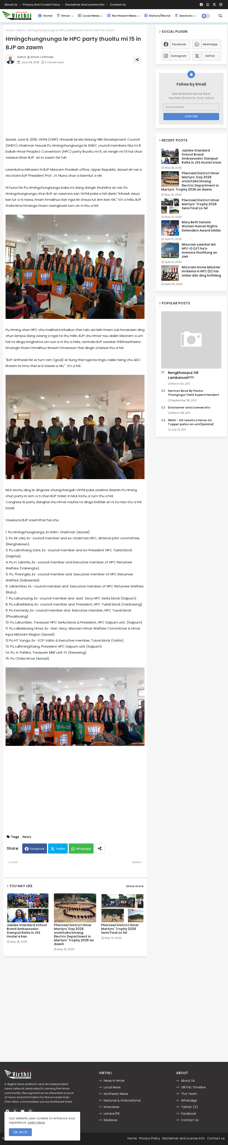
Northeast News (123, 16)
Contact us (118, 4)
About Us (11, 4)
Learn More (36, 1122)
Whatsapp (83, 849)
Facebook (37, 849)
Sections (186, 16)
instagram (178, 56)
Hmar (65, 16)
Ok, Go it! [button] (20, 1132)
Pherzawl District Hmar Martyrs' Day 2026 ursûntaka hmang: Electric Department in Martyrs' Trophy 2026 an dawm (74, 934)
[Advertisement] (79, 102)
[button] (220, 15)
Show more (134, 886)
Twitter (60, 849)
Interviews (111, 1107)
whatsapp (210, 44)
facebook (179, 44)
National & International (122, 1100)
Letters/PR (112, 1113)
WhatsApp (189, 1100)
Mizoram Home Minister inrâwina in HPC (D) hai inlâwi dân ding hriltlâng (201, 271)
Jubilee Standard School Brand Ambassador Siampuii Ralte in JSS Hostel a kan (27, 930)
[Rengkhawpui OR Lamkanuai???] (191, 340)
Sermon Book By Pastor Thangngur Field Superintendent (193, 393)
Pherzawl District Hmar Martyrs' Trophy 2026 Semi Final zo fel (120, 929)
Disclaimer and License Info (85, 4)
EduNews (110, 1120)
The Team (189, 1094)
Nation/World (159, 16)
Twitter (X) (189, 1107)
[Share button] (100, 848)
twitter (210, 56)
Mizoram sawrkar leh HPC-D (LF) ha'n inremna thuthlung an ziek (199, 250)
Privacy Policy (149, 1138)
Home (47, 16)
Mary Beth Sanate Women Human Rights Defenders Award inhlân (201, 226)
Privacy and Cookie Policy (42, 4)
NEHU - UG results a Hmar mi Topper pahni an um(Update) (191, 422)
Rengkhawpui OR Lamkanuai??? (183, 375)
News (21, 30)
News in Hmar (114, 1080)
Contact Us (190, 1120)
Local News (91, 16)
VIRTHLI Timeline (193, 1087)
